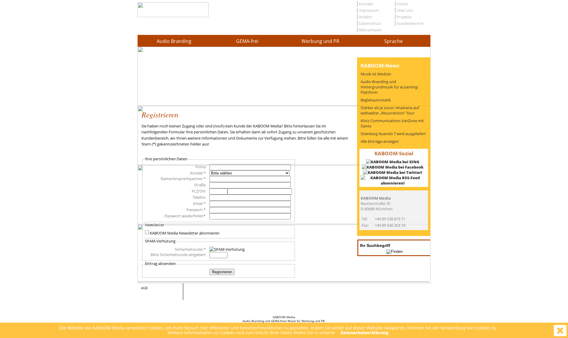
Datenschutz (370, 23)
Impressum (369, 10)
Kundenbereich (410, 23)
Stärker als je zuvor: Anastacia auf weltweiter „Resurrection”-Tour (390, 110)
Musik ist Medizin (376, 74)
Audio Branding (174, 41)
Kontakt (366, 4)
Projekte (404, 17)
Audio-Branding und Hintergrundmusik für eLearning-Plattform (390, 87)
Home (402, 4)
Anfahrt (365, 17)
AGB (144, 288)
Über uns (405, 10)
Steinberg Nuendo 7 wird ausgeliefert (393, 133)
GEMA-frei (247, 41)
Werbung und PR (320, 41)
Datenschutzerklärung (364, 332)
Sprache (393, 41)
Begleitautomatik (376, 100)
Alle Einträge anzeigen (380, 141)
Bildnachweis (370, 30)
